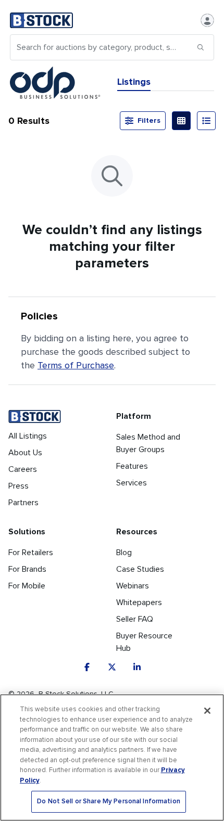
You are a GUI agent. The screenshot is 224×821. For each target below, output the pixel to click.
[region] (112, 757)
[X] (112, 667)
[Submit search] (200, 47)
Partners (23, 502)
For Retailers (30, 552)
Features (132, 466)
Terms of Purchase (76, 365)
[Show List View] (206, 120)
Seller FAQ (134, 619)
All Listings (27, 436)
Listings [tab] (134, 81)
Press (18, 486)
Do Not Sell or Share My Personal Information (108, 801)
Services (131, 483)
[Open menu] (207, 20)
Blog (124, 552)
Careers (22, 469)
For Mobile (26, 586)
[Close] (207, 710)
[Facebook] (87, 667)
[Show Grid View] (181, 120)
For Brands (27, 569)
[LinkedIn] (137, 667)
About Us (25, 452)
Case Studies (140, 569)
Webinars (132, 586)
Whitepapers (139, 602)
